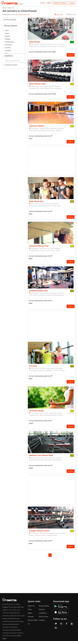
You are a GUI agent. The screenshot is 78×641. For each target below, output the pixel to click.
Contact (31, 617)
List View (59, 14)
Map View (72, 14)
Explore (70, 55)
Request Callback (60, 3)
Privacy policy (44, 606)
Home (42, 3)
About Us (31, 606)
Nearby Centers (11, 65)
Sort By (10, 20)
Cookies (42, 620)
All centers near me (22, 14)
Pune (9, 8)
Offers (49, 3)
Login (72, 3)
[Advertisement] (52, 160)
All (13, 8)
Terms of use (43, 617)
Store (30, 609)
